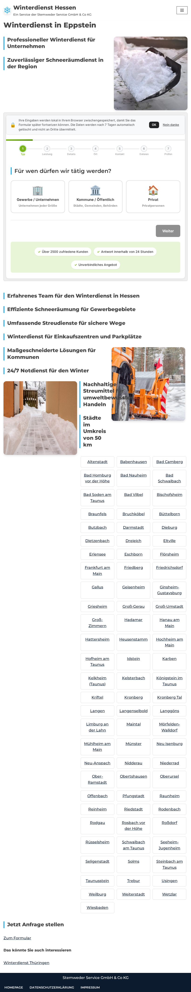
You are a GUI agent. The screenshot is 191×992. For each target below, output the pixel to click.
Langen (97, 711)
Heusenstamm (133, 639)
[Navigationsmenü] (182, 10)
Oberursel (169, 776)
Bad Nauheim (133, 475)
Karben (169, 658)
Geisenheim (133, 587)
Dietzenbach (97, 541)
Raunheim (170, 796)
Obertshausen (133, 776)
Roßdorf (169, 822)
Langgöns (169, 711)
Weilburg (97, 894)
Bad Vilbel (133, 494)
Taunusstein (97, 881)
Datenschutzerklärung (52, 987)
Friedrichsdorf (169, 567)
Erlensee (97, 554)
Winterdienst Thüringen (26, 963)
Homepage (13, 987)
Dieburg (169, 527)
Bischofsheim (169, 494)
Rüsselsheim (97, 842)
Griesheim (97, 606)
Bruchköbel (134, 514)
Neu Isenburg (170, 743)
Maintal (133, 724)
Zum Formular (17, 938)
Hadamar (133, 620)
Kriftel (97, 697)
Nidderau (133, 763)
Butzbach (97, 527)
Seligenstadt (97, 861)
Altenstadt (97, 462)
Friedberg (133, 567)
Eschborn (133, 554)
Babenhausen (133, 462)
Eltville (169, 541)
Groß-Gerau (134, 606)
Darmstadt (133, 527)
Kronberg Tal (169, 697)
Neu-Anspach (97, 763)
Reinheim (97, 809)
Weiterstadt (133, 894)
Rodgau (97, 822)
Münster (134, 743)
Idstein (133, 658)
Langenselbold (133, 711)
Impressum (90, 987)
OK (154, 125)
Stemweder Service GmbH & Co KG (96, 977)
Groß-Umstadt (169, 606)
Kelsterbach (133, 678)
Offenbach (97, 796)
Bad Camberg (169, 462)
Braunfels (97, 514)
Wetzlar (169, 894)
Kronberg (133, 697)
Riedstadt (133, 809)
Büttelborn (169, 514)
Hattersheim (97, 639)
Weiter (168, 231)
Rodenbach (169, 809)
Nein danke (171, 125)
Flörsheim (169, 554)
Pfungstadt (133, 796)
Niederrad (169, 763)
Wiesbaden (97, 907)
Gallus (97, 587)
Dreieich (133, 541)
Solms (133, 861)
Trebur (133, 881)
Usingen (169, 881)
